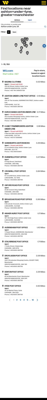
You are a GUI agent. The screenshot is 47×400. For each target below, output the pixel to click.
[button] (37, 300)
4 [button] (24, 300)
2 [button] (16, 300)
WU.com (8, 70)
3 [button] (20, 300)
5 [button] (27, 300)
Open (14, 32)
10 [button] (33, 300)
